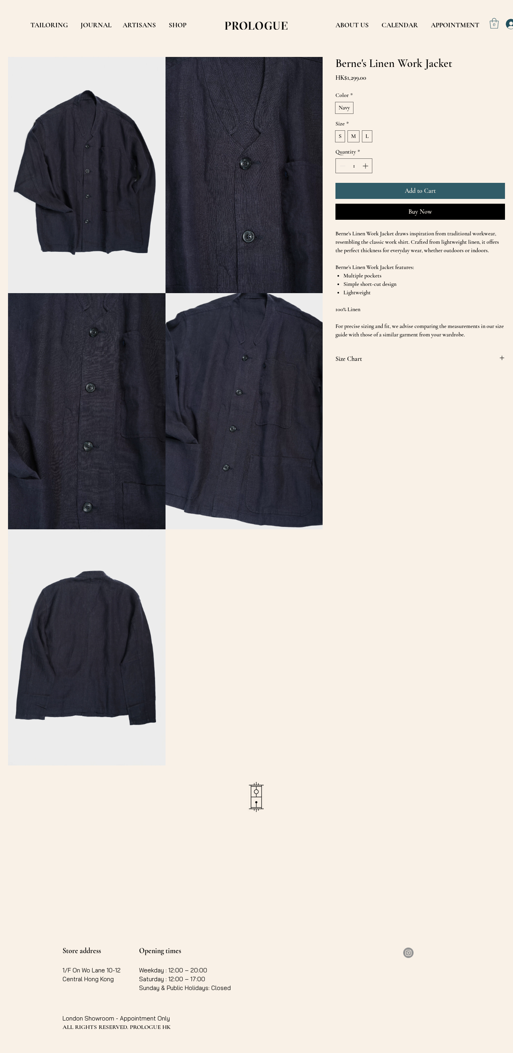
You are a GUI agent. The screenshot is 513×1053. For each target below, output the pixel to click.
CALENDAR (400, 25)
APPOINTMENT (455, 25)
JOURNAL (96, 25)
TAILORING (49, 25)
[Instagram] (408, 953)
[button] (494, 23)
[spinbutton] (354, 166)
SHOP (177, 25)
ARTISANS (139, 25)
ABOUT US (352, 25)
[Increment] (366, 166)
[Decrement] (342, 166)
